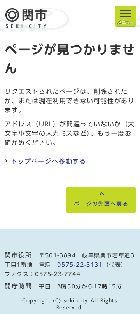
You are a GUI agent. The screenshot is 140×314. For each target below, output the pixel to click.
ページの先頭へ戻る (101, 204)
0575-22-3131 (80, 264)
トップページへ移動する (48, 161)
